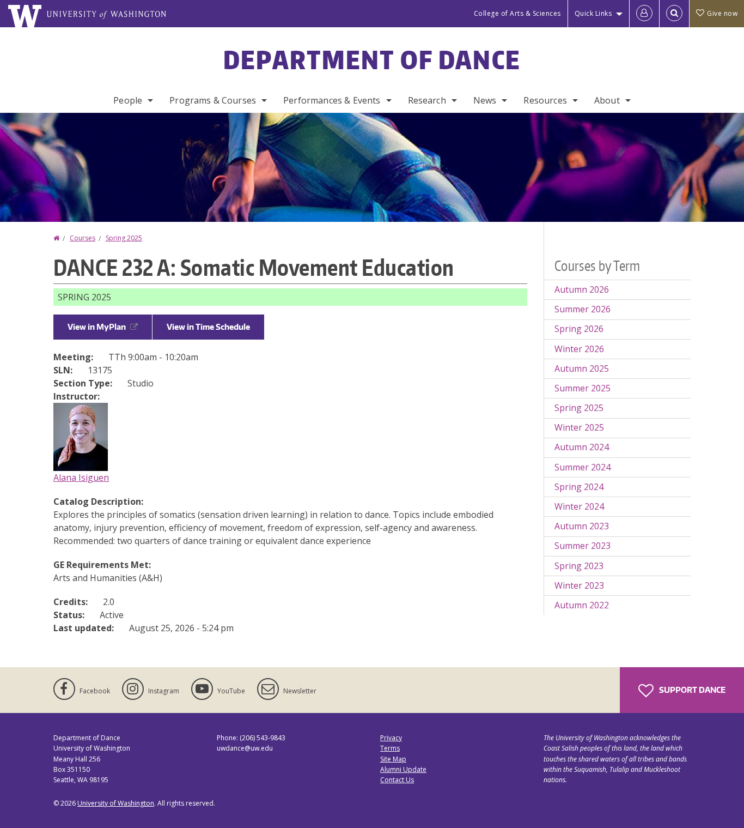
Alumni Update (403, 769)
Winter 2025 (579, 427)
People (127, 100)
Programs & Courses (212, 100)
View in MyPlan (97, 326)
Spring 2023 (578, 566)
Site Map (393, 759)
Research (427, 100)
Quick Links (593, 13)
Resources (544, 100)
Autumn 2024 (581, 447)
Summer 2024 (582, 467)
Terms (390, 748)
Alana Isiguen (81, 477)
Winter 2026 (579, 349)
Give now (722, 13)
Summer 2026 (582, 309)
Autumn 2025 (581, 368)
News (485, 100)
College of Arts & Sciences (517, 13)
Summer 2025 (582, 388)
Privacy (391, 737)
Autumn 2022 (581, 605)
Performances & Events (331, 100)
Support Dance (691, 689)
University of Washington (115, 803)
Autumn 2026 (581, 289)
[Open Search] (674, 13)
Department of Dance (372, 59)
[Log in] (644, 13)
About (607, 100)
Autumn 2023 (581, 526)
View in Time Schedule (208, 326)
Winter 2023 (579, 585)
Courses (82, 238)
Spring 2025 (124, 238)
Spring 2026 (578, 329)
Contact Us (397, 779)
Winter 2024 (579, 506)
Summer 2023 (582, 546)
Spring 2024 (578, 487)
